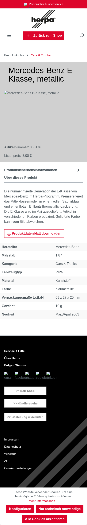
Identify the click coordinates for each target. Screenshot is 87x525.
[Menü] (9, 35)
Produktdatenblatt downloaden (36, 233)
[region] (39, 114)
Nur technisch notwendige (59, 509)
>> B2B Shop (25, 390)
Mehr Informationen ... (43, 500)
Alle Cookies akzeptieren (45, 519)
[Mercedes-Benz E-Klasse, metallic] (39, 114)
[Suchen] (82, 35)
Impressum (11, 439)
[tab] (42, 170)
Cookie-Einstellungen (18, 468)
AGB (7, 461)
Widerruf (10, 453)
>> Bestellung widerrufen (25, 417)
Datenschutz (12, 446)
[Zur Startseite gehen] (43, 19)
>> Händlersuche (25, 403)
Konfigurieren (20, 509)
